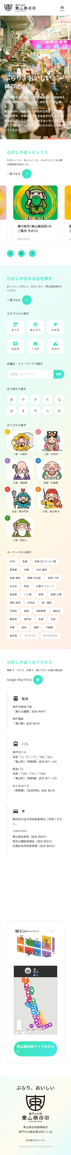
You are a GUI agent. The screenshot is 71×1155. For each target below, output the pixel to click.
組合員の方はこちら (35, 1140)
